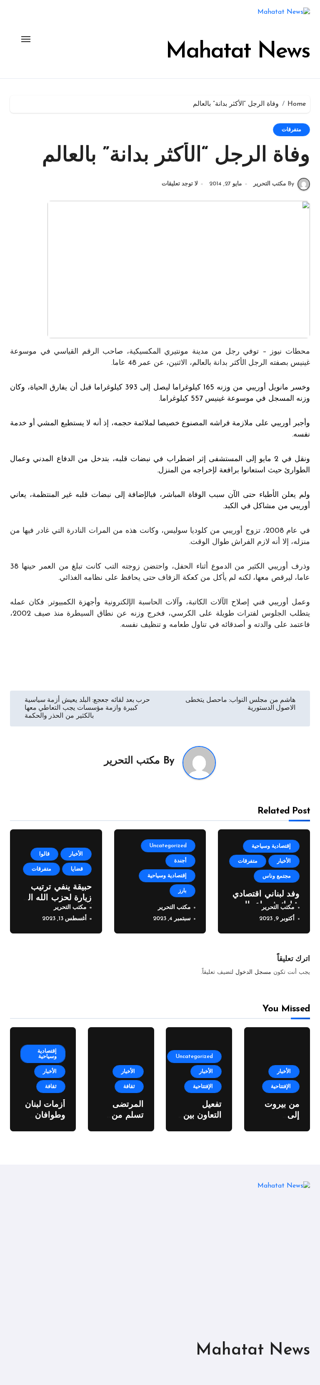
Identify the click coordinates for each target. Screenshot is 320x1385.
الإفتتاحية (281, 1086)
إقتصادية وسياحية (271, 846)
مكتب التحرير (132, 761)
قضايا (77, 869)
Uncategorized (168, 845)
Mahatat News (238, 51)
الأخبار (284, 861)
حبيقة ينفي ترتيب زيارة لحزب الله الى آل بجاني (56, 898)
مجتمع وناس (276, 876)
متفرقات (291, 129)
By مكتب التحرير (273, 184)
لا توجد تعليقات (180, 184)
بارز (182, 890)
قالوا (44, 854)
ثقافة (129, 1086)
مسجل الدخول (253, 972)
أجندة (180, 860)
